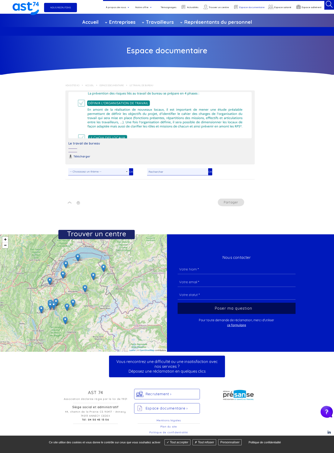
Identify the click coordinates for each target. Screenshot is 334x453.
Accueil (90, 22)
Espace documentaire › (167, 408)
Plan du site (168, 426)
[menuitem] (117, 7)
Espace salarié (282, 7)
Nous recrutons (60, 7)
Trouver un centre (219, 7)
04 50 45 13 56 (98, 419)
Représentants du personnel (218, 22)
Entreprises (122, 22)
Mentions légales (169, 420)
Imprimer (78, 203)
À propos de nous (116, 7)
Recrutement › (159, 394)
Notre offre (141, 7)
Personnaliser (229, 442)
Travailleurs (160, 22)
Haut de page (69, 203)
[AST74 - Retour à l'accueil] (25, 7)
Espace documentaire (252, 7)
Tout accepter (178, 442)
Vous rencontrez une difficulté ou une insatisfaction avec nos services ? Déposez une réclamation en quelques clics (167, 366)
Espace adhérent (311, 7)
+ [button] (5, 239)
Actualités (192, 7)
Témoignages (168, 7)
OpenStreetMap (146, 350)
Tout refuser (205, 442)
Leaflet (132, 350)
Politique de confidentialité (168, 432)
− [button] (5, 245)
